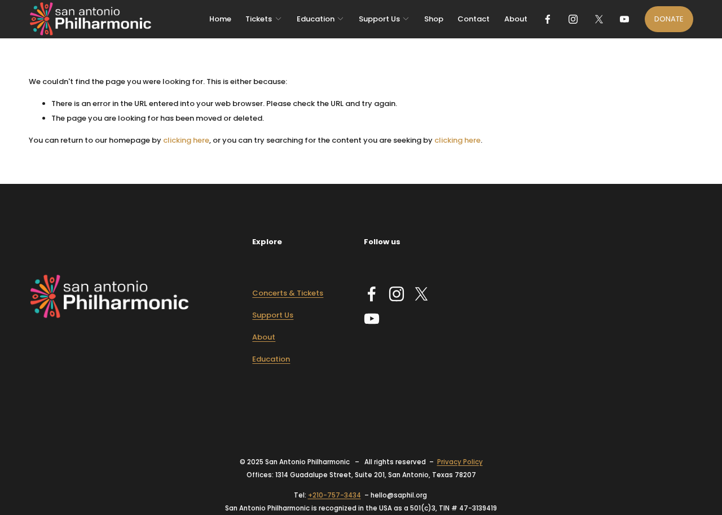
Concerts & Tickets (287, 293)
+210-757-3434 (334, 495)
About (515, 19)
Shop (433, 19)
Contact (473, 19)
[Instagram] (573, 19)
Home (220, 19)
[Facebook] (547, 19)
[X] (599, 19)
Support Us (272, 315)
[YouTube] (624, 19)
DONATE (669, 19)
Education (271, 359)
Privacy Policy (460, 461)
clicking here (186, 140)
